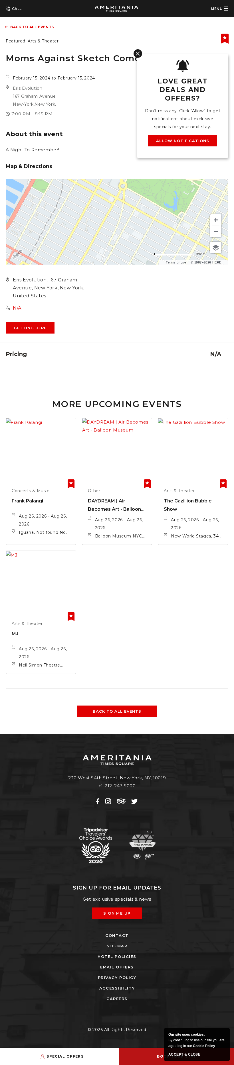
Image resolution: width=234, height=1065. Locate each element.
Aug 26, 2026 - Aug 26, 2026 (43, 520)
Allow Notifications (182, 140)
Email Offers (117, 967)
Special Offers (65, 1056)
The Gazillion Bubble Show (188, 505)
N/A (17, 308)
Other (94, 490)
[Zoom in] (215, 220)
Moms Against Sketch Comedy (79, 58)
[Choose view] (215, 247)
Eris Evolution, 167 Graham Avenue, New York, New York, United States (48, 288)
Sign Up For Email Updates (117, 888)
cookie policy (204, 1046)
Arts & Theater (179, 490)
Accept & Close (184, 1054)
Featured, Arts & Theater (32, 41)
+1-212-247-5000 (14, 8)
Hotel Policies (117, 956)
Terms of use (176, 262)
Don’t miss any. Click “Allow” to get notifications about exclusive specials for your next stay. (183, 118)
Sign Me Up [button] (121, 915)
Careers (117, 998)
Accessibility (117, 988)
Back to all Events (32, 27)
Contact (117, 935)
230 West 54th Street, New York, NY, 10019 (117, 777)
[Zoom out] (215, 231)
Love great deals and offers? (183, 89)
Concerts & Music (30, 490)
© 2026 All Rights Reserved (117, 1029)
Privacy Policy (117, 977)
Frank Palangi (27, 501)
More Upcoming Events (117, 404)
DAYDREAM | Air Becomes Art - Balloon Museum (114, 505)
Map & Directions (29, 166)
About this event (34, 134)
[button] (34, 96)
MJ (15, 633)
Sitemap (117, 946)
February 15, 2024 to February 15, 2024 (54, 78)
